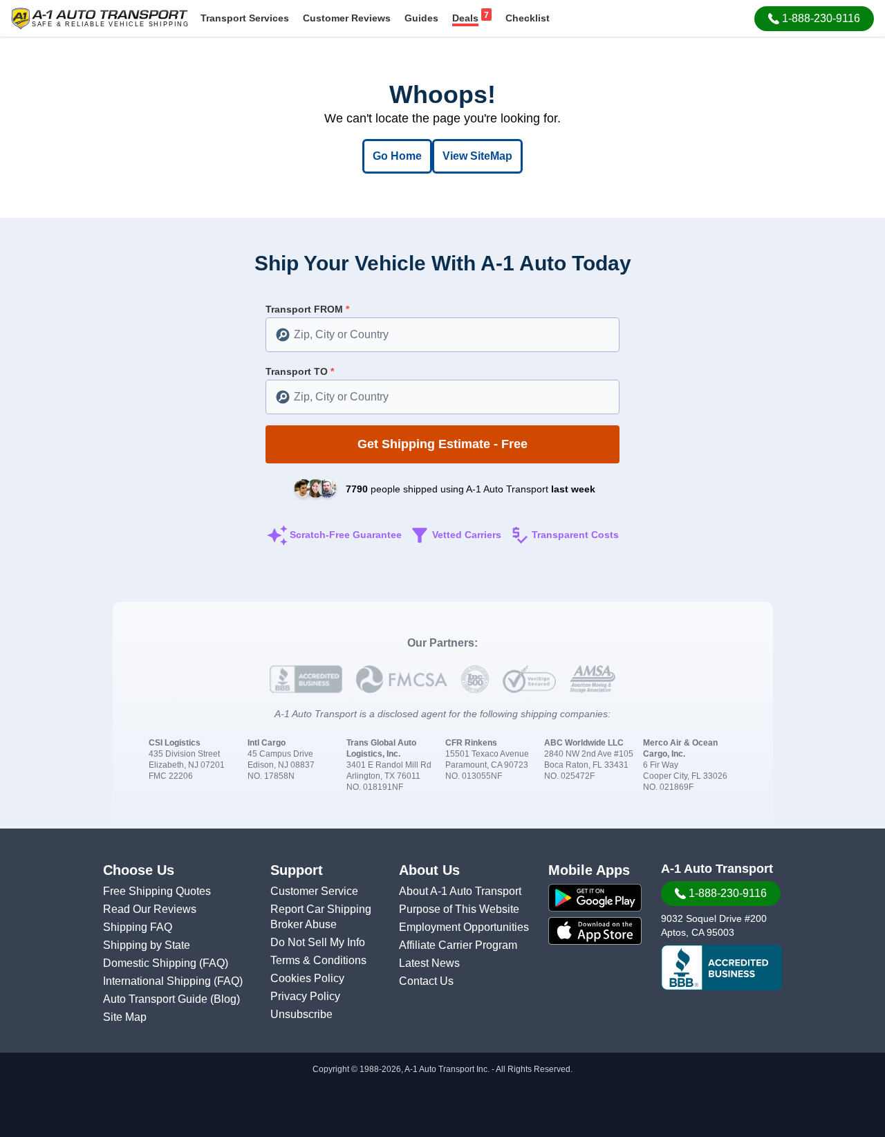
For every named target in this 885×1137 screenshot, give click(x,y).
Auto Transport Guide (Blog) (171, 999)
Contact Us (426, 981)
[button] (814, 18)
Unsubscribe (301, 1014)
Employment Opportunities (464, 927)
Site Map (125, 1017)
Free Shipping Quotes (157, 891)
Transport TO (300, 371)
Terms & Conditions (318, 960)
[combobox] (443, 334)
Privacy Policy (305, 996)
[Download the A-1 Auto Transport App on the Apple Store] (595, 931)
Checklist (527, 18)
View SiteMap (477, 156)
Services (245, 18)
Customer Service (314, 891)
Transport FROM (307, 309)
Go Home (397, 156)
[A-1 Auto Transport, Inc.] (99, 18)
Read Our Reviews (149, 909)
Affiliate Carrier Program (458, 945)
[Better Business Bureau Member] (721, 967)
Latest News (429, 963)
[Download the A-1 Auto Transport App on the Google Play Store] (595, 898)
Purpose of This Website (459, 909)
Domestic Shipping (151, 963)
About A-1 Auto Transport (460, 891)
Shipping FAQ (137, 927)
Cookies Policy (307, 978)
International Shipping (158, 981)
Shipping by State (146, 945)
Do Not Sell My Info (317, 942)
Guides (421, 18)
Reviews (347, 18)
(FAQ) (213, 963)
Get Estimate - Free (442, 444)
